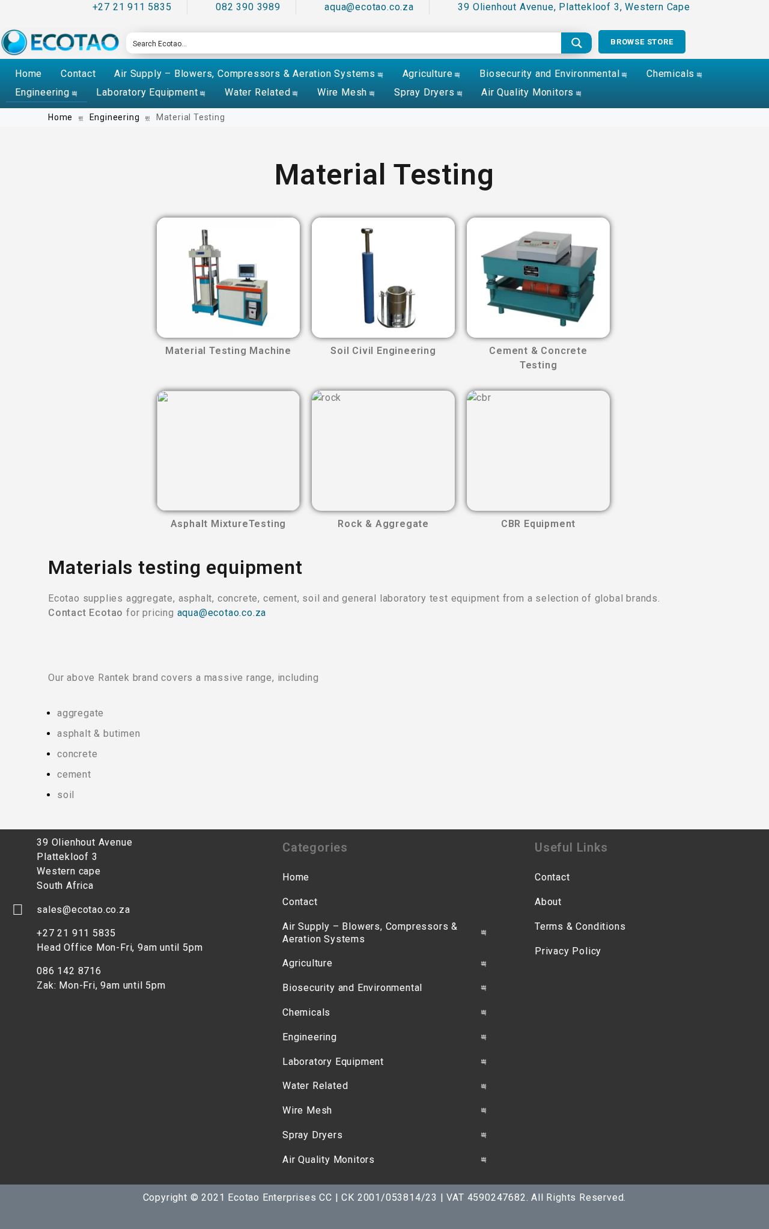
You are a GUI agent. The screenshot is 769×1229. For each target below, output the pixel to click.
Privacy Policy (568, 951)
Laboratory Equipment (147, 92)
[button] (642, 42)
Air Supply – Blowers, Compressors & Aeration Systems (244, 73)
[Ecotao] (60, 42)
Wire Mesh (342, 92)
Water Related (257, 92)
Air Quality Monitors (527, 92)
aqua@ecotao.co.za (222, 612)
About (548, 901)
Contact (78, 73)
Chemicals (670, 73)
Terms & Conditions (580, 926)
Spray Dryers (424, 92)
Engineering (42, 92)
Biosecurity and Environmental (549, 73)
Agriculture (428, 73)
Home (28, 73)
